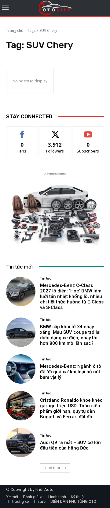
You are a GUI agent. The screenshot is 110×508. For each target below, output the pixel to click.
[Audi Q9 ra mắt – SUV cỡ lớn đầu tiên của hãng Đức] (20, 442)
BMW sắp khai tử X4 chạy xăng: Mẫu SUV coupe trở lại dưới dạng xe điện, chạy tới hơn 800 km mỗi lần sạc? (70, 335)
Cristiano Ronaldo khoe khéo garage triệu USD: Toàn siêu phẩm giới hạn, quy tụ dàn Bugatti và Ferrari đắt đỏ (71, 408)
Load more (53, 467)
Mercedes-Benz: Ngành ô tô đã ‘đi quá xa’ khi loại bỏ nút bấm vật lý (70, 371)
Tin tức (45, 278)
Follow (55, 131)
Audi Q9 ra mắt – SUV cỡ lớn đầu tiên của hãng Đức (70, 445)
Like (22, 131)
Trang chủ (14, 30)
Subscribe (88, 131)
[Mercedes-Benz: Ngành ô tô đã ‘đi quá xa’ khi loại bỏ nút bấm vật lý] (20, 369)
